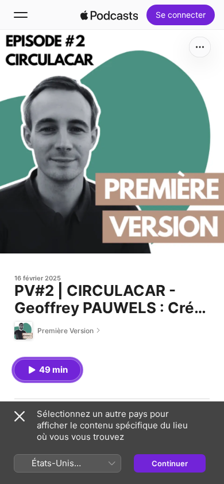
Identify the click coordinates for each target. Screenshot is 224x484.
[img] (109, 15)
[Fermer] (19, 416)
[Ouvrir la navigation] (20, 15)
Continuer (170, 463)
